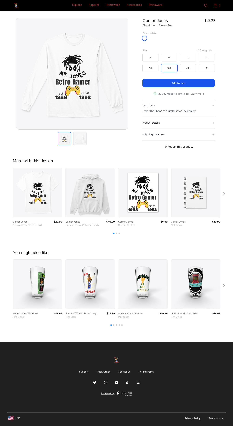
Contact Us (124, 371)
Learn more (197, 93)
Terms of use (216, 418)
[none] (204, 50)
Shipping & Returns (153, 134)
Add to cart (178, 83)
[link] (37, 192)
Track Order (103, 371)
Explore (77, 5)
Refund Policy (146, 371)
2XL (150, 68)
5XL (207, 68)
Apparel (94, 5)
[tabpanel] (72, 74)
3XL (169, 68)
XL (207, 57)
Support (83, 371)
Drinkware (155, 5)
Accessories (134, 5)
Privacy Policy (192, 418)
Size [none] (145, 50)
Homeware (113, 5)
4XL (188, 68)
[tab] (64, 138)
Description (149, 105)
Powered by (107, 393)
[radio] (150, 57)
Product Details (151, 122)
